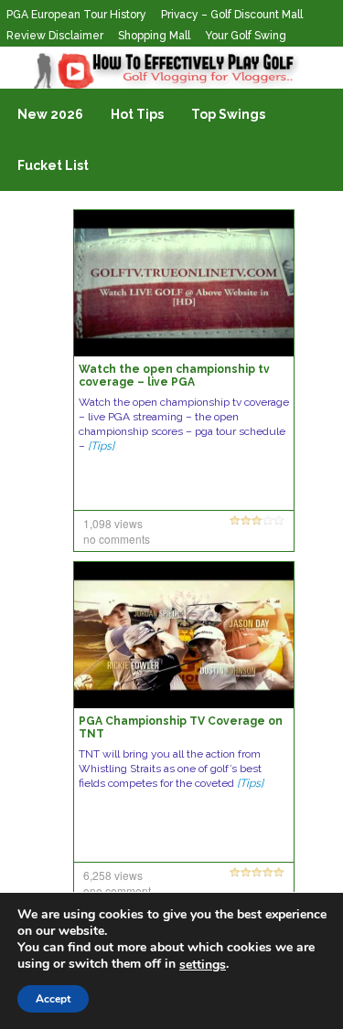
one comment (117, 890)
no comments (116, 538)
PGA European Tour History (76, 14)
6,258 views (113, 875)
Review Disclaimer (54, 35)
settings (202, 965)
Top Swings (228, 114)
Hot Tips (137, 114)
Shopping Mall (154, 35)
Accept (53, 999)
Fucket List (53, 165)
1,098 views (113, 523)
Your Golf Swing (245, 35)
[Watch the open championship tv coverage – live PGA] (184, 282)
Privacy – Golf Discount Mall (232, 14)
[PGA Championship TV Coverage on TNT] (184, 634)
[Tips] (101, 446)
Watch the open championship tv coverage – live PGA (174, 375)
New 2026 (50, 114)
